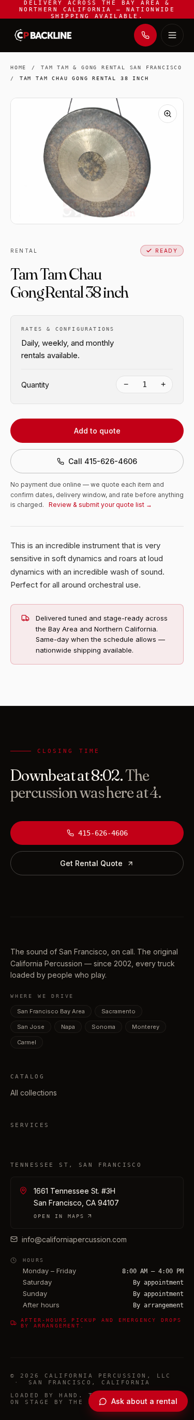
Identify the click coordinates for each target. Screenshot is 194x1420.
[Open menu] (172, 35)
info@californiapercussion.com (74, 1239)
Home (18, 67)
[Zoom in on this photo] (167, 113)
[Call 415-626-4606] (145, 35)
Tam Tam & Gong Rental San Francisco (111, 67)
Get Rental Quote (91, 863)
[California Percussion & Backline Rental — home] (45, 35)
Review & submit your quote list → (100, 504)
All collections (33, 1092)
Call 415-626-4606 (102, 461)
